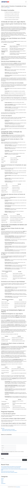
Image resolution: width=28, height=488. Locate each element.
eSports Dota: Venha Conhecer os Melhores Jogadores (9, 472)
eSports (3, 428)
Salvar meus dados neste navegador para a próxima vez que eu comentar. (13, 451)
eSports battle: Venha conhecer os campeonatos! (9, 430)
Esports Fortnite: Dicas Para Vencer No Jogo (7, 471)
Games (2, 482)
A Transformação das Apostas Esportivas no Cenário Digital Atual (10, 467)
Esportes (2, 478)
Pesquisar (2, 458)
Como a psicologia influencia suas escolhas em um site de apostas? (11, 466)
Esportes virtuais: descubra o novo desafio (8, 429)
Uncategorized (3, 483)
